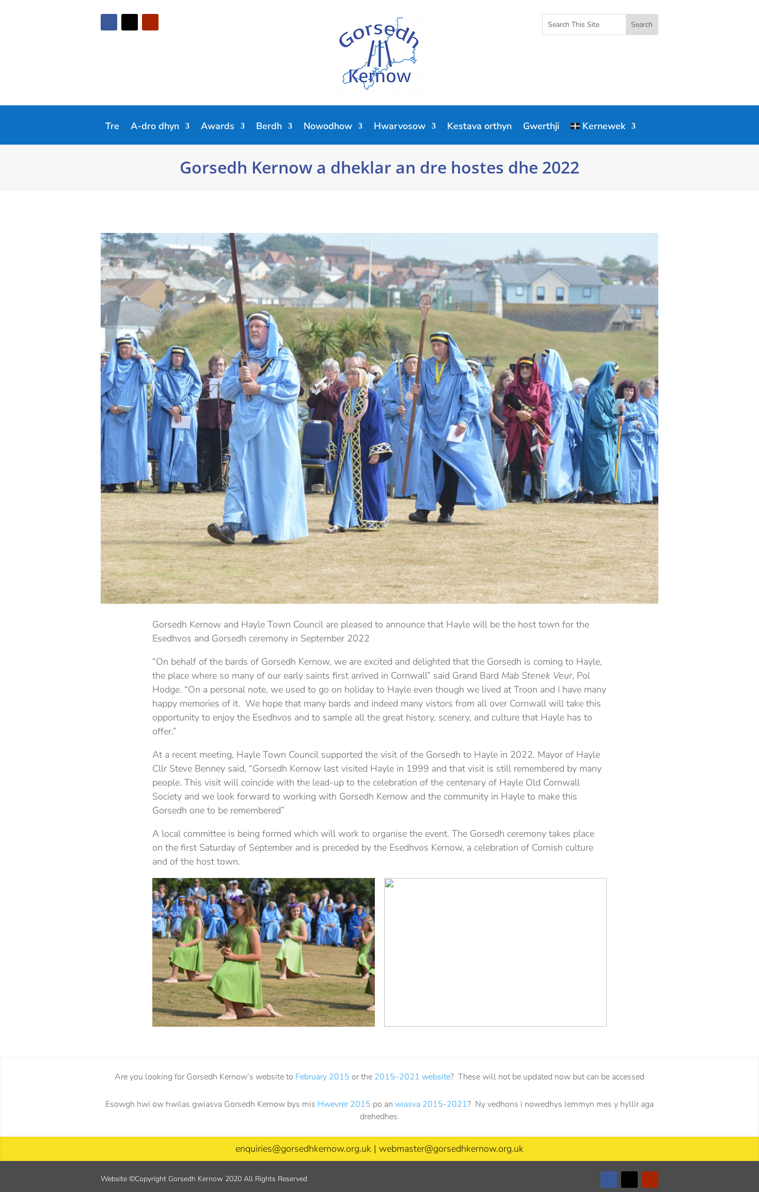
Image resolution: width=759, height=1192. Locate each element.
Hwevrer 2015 (344, 1104)
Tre (112, 127)
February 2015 (322, 1077)
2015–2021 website (412, 1077)
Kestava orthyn (479, 127)
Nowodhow (328, 127)
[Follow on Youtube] (150, 22)
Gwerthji (541, 127)
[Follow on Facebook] (109, 22)
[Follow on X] (129, 22)
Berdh (269, 127)
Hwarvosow (399, 127)
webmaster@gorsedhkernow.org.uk (451, 1148)
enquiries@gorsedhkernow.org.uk (303, 1148)
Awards (217, 127)
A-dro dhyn (155, 127)
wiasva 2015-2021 (431, 1104)
